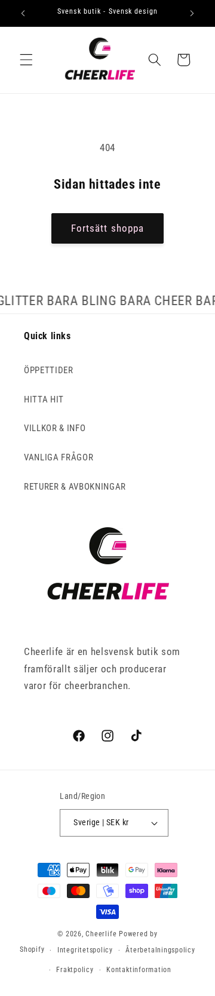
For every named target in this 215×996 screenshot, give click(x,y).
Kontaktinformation (138, 970)
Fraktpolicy (74, 970)
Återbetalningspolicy (160, 950)
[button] (26, 59)
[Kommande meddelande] (192, 13)
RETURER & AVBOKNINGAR (75, 486)
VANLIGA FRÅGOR (58, 457)
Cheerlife (100, 934)
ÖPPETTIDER (48, 370)
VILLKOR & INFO (54, 428)
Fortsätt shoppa (108, 228)
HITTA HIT (44, 399)
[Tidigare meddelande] (23, 13)
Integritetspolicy (85, 950)
